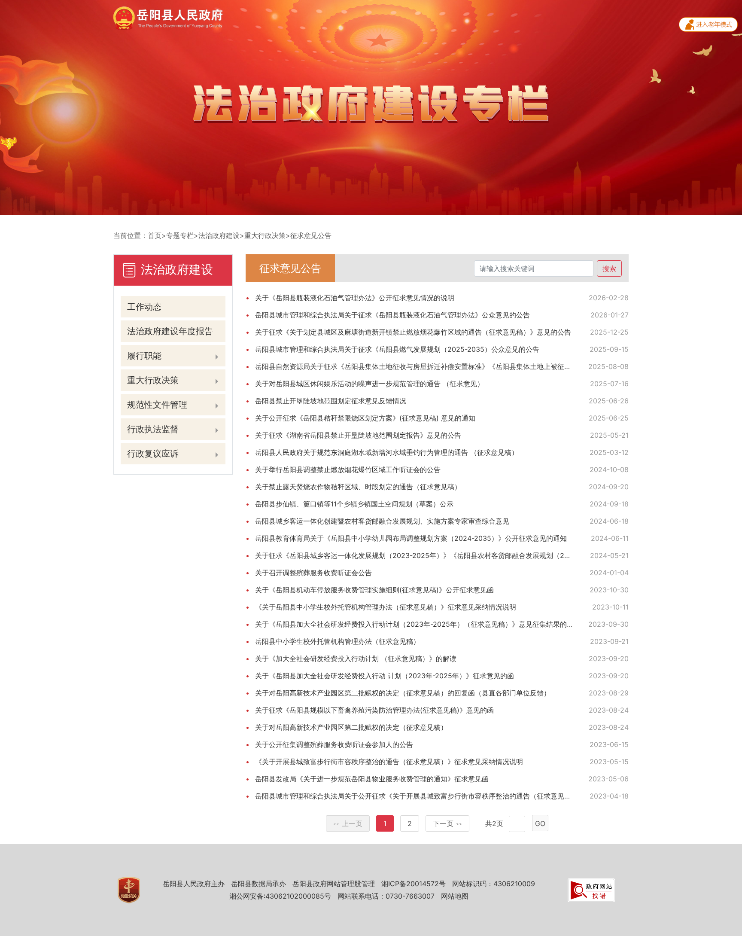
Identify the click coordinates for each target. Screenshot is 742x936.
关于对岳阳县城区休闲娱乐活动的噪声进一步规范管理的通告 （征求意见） (369, 383)
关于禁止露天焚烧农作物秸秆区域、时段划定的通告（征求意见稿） (358, 486)
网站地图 (454, 896)
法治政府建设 (219, 235)
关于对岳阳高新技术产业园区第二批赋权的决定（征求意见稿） (351, 727)
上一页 (347, 823)
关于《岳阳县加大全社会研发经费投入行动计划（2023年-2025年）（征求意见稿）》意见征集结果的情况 (418, 624)
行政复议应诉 (153, 453)
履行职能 (144, 356)
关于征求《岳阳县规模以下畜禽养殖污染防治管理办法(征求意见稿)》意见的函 (374, 710)
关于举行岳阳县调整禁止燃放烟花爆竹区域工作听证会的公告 (348, 469)
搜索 (609, 268)
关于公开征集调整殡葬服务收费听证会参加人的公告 (334, 744)
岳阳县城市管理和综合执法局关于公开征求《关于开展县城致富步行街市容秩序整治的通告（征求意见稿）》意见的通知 (437, 796)
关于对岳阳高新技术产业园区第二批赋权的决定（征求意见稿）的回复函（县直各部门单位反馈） (402, 693)
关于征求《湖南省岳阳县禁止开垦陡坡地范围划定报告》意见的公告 (358, 435)
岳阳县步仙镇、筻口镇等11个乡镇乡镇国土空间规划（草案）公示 (354, 504)
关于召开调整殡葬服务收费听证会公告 (313, 572)
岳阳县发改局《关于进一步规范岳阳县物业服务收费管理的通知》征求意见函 (372, 778)
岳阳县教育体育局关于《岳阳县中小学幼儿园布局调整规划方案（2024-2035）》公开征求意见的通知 (411, 538)
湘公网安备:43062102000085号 (280, 896)
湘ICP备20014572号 (413, 883)
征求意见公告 (310, 235)
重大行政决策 (265, 235)
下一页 (447, 823)
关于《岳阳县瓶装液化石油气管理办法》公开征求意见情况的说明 (354, 297)
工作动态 (144, 307)
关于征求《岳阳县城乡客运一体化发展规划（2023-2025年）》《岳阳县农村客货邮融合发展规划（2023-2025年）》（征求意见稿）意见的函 (474, 555)
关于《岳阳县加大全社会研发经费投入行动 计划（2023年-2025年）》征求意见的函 (384, 675)
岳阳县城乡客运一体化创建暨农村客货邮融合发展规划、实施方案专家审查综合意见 (382, 521)
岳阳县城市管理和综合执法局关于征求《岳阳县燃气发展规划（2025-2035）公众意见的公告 (397, 349)
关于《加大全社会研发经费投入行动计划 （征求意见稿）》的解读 (355, 658)
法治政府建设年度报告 (170, 331)
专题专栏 (180, 235)
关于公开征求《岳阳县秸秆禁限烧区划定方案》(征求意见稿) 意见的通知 (365, 418)
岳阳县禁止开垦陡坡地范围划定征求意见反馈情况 (330, 400)
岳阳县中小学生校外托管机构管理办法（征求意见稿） (337, 641)
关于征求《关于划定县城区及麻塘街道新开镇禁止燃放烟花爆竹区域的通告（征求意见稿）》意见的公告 (413, 332)
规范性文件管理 (157, 404)
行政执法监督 (153, 429)
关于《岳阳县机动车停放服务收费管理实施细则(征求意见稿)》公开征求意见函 (374, 589)
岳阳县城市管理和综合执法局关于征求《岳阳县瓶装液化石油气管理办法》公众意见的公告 (392, 315)
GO (540, 823)
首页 (154, 235)
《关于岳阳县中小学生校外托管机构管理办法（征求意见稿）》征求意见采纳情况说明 (385, 607)
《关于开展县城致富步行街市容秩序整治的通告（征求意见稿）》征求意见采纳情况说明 (389, 761)
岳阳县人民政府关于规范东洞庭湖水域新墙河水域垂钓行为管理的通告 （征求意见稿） (386, 452)
